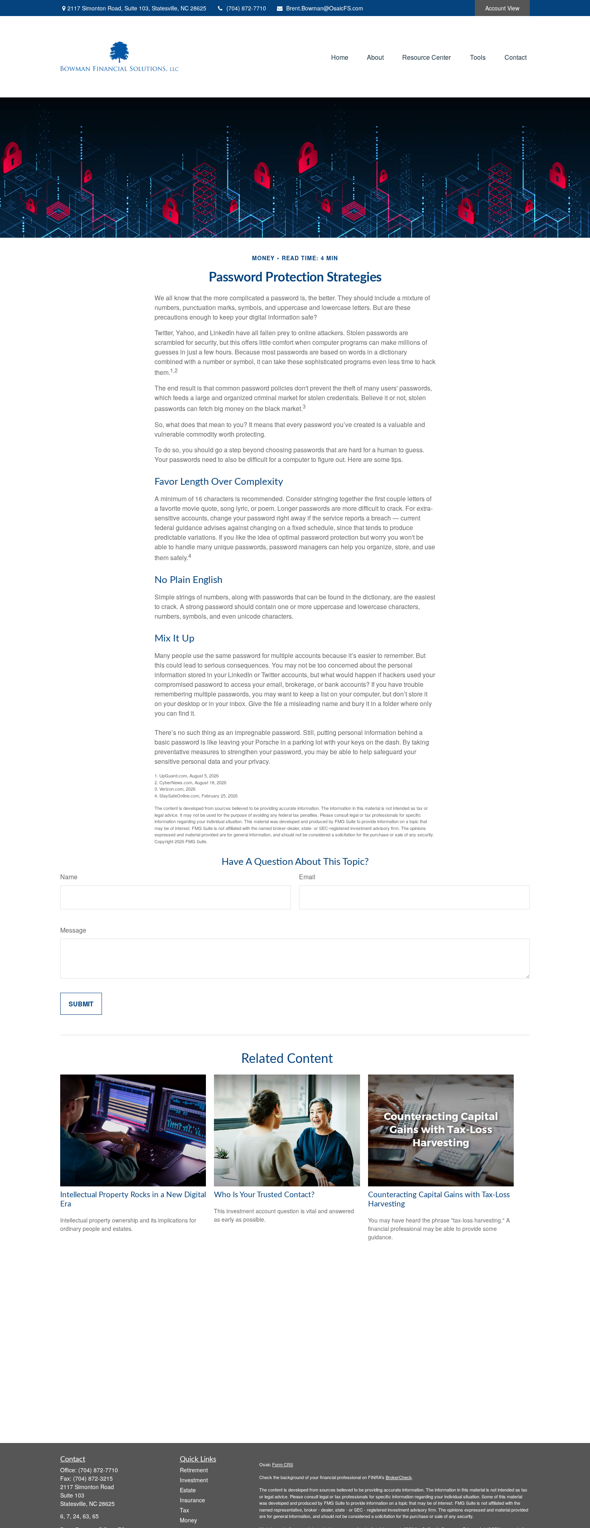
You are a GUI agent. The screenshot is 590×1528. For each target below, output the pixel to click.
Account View (502, 8)
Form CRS (282, 1464)
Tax (184, 1510)
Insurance (192, 1500)
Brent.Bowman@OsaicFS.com (324, 8)
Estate (188, 1490)
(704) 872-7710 (246, 8)
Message (73, 930)
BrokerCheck (399, 1477)
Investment (194, 1480)
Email (307, 876)
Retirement (194, 1470)
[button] (340, 57)
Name (68, 876)
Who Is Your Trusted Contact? (264, 1195)
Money (188, 1520)
